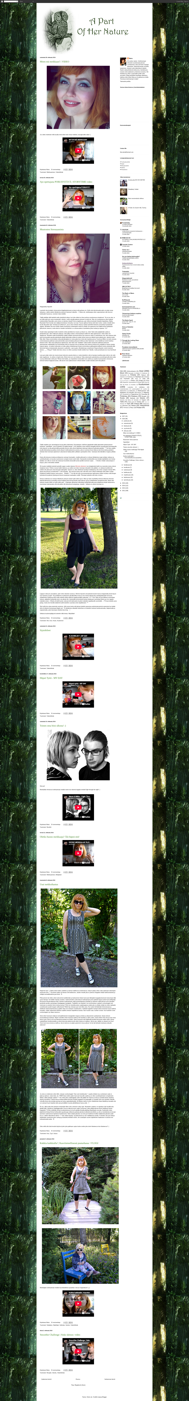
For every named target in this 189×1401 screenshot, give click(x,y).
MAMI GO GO (126, 238)
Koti (121, 384)
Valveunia (125, 405)
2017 (123, 416)
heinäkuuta (127, 465)
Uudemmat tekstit (46, 1379)
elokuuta (126, 431)
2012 (123, 490)
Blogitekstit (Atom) (80, 1385)
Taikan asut (131, 401)
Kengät (141, 380)
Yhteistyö (125, 407)
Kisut (139, 382)
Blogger (104, 1397)
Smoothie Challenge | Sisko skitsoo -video (60, 1334)
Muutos (139, 392)
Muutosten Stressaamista (52, 229)
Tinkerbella (125, 271)
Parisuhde (144, 394)
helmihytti (125, 229)
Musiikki (49, 827)
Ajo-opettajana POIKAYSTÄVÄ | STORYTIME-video (66, 182)
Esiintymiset (123, 375)
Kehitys (133, 380)
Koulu (54, 620)
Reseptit (49, 1373)
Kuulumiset (60, 620)
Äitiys (131, 407)
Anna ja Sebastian (127, 327)
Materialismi (123, 390)
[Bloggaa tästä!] (66, 170)
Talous (146, 401)
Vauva (133, 405)
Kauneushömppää (124, 380)
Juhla (143, 378)
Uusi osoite (125, 295)
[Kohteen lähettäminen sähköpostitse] (64, 170)
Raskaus (134, 396)
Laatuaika (130, 387)
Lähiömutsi (125, 360)
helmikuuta (127, 477)
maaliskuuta (127, 475)
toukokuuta (127, 470)
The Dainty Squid (127, 320)
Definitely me (125, 335)
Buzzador (131, 373)
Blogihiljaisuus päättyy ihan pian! (131, 288)
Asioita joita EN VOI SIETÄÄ (136, 180)
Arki (48, 620)
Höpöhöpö (56, 1325)
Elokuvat (144, 373)
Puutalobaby (126, 223)
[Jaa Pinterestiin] (72, 170)
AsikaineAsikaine (127, 263)
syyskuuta (127, 428)
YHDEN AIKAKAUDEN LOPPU (130, 258)
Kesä (147, 380)
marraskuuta (127, 423)
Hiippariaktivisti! (127, 278)
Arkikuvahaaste (131, 371)
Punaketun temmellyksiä (129, 347)
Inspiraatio (127, 378)
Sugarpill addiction (127, 355)
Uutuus (55, 1133)
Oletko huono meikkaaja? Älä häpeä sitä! (59, 837)
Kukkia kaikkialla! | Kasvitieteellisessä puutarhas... (133, 456)
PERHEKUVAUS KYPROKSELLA (131, 308)
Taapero (144, 400)
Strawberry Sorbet (133, 189)
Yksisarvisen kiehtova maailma (131, 313)
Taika (122, 402)
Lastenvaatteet (136, 389)
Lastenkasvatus (124, 389)
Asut (51, 620)
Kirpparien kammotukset (129, 382)
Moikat (124, 328)
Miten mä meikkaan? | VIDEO (54, 61)
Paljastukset (134, 394)
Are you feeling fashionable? (131, 256)
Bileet (122, 373)
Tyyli (51, 1133)
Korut (145, 382)
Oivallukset (126, 394)
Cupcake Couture (127, 244)
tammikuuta (127, 480)
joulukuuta (127, 421)
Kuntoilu (133, 384)
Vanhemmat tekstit (109, 1379)
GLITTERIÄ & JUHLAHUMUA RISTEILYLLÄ (133, 239)
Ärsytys (139, 407)
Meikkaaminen (51, 172)
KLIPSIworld (126, 300)
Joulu (136, 378)
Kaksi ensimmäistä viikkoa (136, 198)
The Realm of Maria (128, 293)
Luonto (145, 389)
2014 (123, 485)
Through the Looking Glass (130, 340)
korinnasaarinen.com (128, 307)
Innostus (146, 377)
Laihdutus (142, 387)
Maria (130, 58)
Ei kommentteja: (56, 169)
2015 (123, 483)
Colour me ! (125, 249)
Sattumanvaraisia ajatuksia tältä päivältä (133, 348)
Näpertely (146, 392)
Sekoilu (68, 1325)
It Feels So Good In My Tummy (137, 207)
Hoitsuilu (122, 376)
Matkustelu (132, 390)
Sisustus (122, 400)
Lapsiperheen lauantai (128, 273)
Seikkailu (62, 1325)
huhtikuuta (127, 472)
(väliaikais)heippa (127, 251)
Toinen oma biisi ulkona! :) (53, 725)
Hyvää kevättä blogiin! (128, 315)
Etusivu (78, 1379)
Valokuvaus (146, 403)
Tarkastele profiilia (125, 81)
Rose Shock (125, 354)
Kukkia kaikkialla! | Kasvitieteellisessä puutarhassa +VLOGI (69, 1143)
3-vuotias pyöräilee (127, 224)
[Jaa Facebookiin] (70, 170)
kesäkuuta (127, 467)
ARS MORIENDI (126, 342)
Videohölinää (59, 172)
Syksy (129, 400)
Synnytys (136, 400)
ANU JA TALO (126, 286)
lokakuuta (127, 426)
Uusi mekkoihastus (49, 884)
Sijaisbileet (45, 630)
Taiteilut (139, 402)
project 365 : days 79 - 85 (129, 322)
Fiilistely (133, 375)
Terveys (122, 403)
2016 (123, 418)
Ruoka (122, 398)
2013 (123, 488)
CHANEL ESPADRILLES (128, 301)
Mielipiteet (59, 875)
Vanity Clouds (126, 333)
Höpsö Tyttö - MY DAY (51, 678)
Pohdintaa (123, 396)
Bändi (137, 373)
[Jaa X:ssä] (68, 170)
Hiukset (143, 375)
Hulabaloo (49, 1325)
